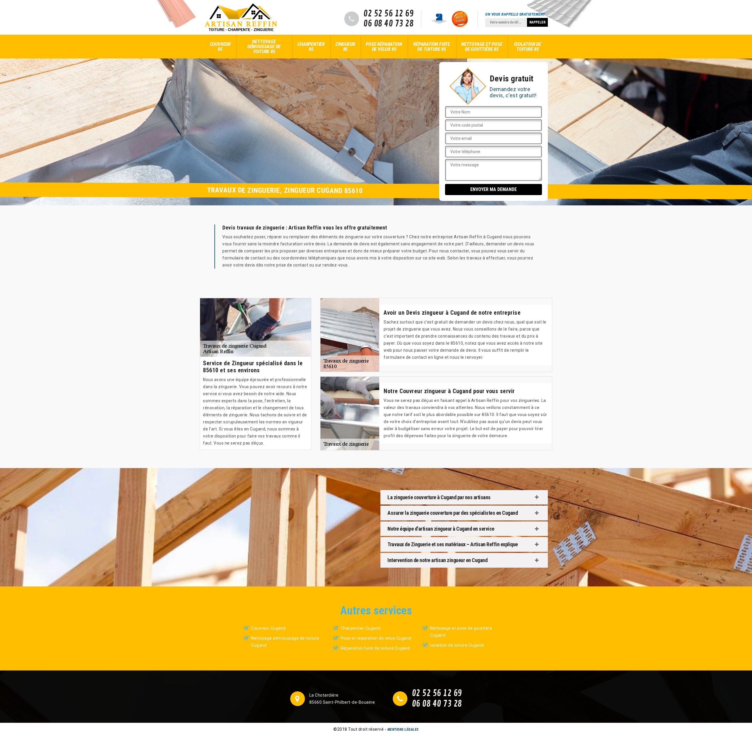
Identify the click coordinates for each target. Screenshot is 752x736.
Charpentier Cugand (361, 628)
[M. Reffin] (241, 17)
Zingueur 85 (345, 46)
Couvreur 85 (220, 46)
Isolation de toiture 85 (527, 46)
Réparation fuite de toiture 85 (431, 46)
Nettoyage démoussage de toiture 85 (264, 46)
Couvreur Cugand (268, 628)
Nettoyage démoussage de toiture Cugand (285, 642)
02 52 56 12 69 (388, 13)
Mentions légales (403, 729)
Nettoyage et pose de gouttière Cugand (461, 632)
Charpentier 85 (311, 46)
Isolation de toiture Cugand (457, 645)
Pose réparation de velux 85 (384, 46)
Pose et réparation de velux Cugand (376, 638)
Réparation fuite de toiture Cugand (375, 648)
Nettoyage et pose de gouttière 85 (481, 46)
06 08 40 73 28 (388, 23)
